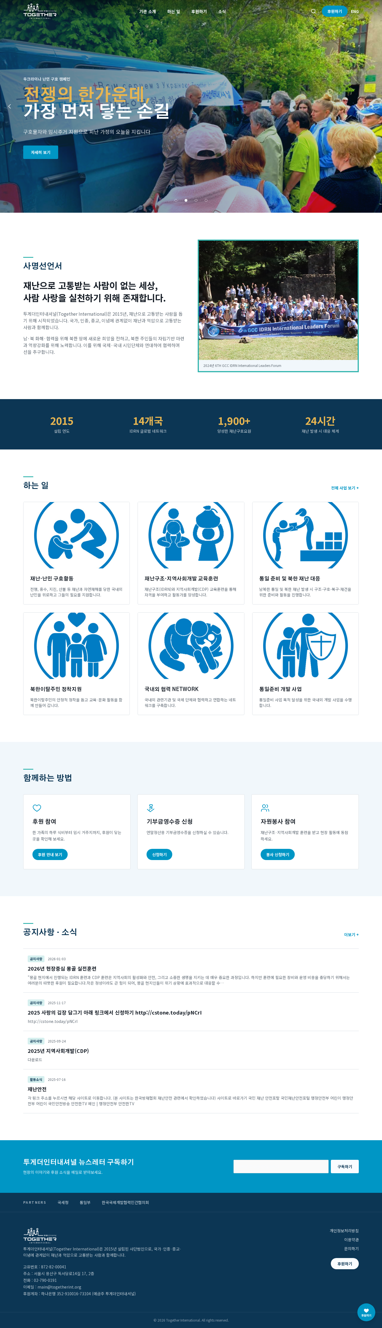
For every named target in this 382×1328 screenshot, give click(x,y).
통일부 (85, 1202)
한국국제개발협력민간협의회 (125, 1202)
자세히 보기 (40, 152)
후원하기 (199, 11)
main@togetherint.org (59, 1287)
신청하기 (159, 854)
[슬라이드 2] (186, 200)
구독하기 (345, 1166)
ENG (355, 11)
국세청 (63, 1202)
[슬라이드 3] (196, 200)
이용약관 (351, 1239)
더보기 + (351, 934)
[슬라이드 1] (176, 200)
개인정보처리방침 (344, 1230)
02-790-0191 (45, 1280)
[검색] (313, 11)
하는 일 (173, 11)
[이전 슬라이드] (9, 106)
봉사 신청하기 (277, 854)
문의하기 (351, 1248)
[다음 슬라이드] (372, 106)
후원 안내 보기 (50, 854)
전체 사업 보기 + (345, 488)
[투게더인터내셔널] (39, 11)
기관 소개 (147, 11)
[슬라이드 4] (206, 200)
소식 (222, 11)
